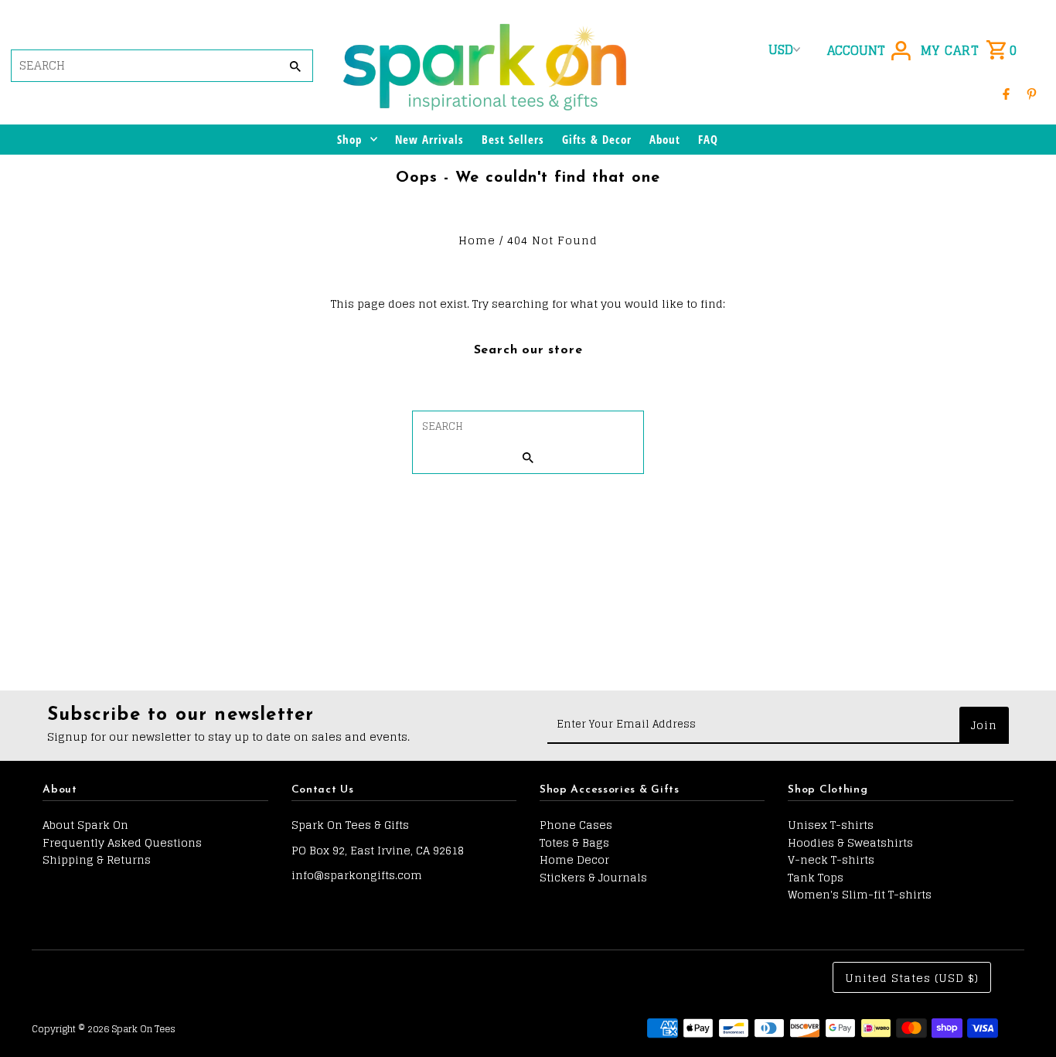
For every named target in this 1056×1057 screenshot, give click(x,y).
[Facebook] (1006, 92)
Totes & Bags (574, 842)
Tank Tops (815, 877)
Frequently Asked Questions (122, 842)
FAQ (708, 139)
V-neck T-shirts (831, 859)
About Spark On (85, 824)
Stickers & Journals (593, 877)
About (664, 139)
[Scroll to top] (1023, 1016)
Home (477, 240)
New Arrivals (429, 139)
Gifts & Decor (597, 139)
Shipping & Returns (97, 859)
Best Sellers (513, 139)
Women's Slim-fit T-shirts (860, 894)
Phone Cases (576, 824)
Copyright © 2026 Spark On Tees (103, 1029)
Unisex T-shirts (831, 824)
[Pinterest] (1031, 92)
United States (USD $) (912, 977)
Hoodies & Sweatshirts (850, 842)
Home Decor (574, 859)
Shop (349, 139)
